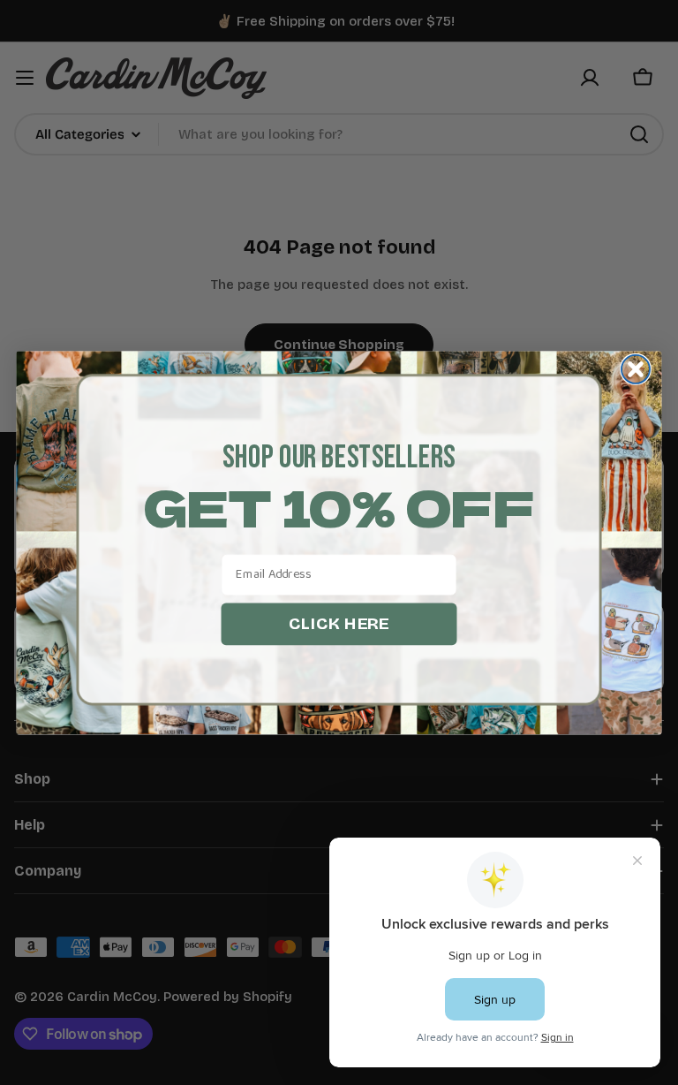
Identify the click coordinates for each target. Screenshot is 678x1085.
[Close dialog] (636, 368)
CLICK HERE (339, 623)
